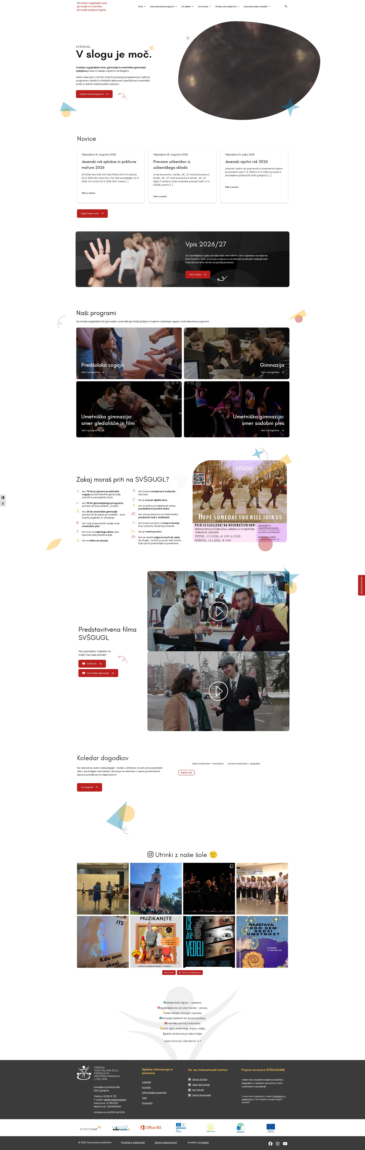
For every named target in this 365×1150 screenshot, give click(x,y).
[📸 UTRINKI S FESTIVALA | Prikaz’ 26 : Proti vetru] (209, 889)
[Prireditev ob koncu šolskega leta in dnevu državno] (103, 889)
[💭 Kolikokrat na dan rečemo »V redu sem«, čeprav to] (209, 942)
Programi (147, 1103)
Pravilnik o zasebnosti (133, 1142)
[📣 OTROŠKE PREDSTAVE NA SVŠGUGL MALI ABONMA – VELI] (156, 942)
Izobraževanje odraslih (255, 6)
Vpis (144, 1098)
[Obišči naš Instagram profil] (277, 1144)
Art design (203, 1142)
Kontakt (146, 1087)
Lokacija (146, 1082)
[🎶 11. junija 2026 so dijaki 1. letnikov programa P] (262, 889)
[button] (286, 7)
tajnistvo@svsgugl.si (115, 1099)
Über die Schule (201, 1084)
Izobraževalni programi (162, 6)
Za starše (203, 6)
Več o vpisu (195, 274)
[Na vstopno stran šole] (96, 6)
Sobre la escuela (201, 1095)
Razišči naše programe (92, 94)
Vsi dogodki (87, 787)
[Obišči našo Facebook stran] (270, 1144)
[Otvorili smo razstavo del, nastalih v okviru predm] (103, 942)
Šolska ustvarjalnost (226, 6)
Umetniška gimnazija (98, 673)
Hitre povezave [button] (361, 585)
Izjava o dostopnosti (166, 1142)
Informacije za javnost (154, 1092)
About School (199, 1079)
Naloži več (186, 772)
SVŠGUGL (92, 663)
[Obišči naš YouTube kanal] (285, 1144)
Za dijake (186, 6)
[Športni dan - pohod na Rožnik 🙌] (156, 889)
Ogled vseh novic (90, 213)
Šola (140, 6)
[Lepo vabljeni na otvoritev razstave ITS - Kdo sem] (262, 942)
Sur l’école (198, 1090)
